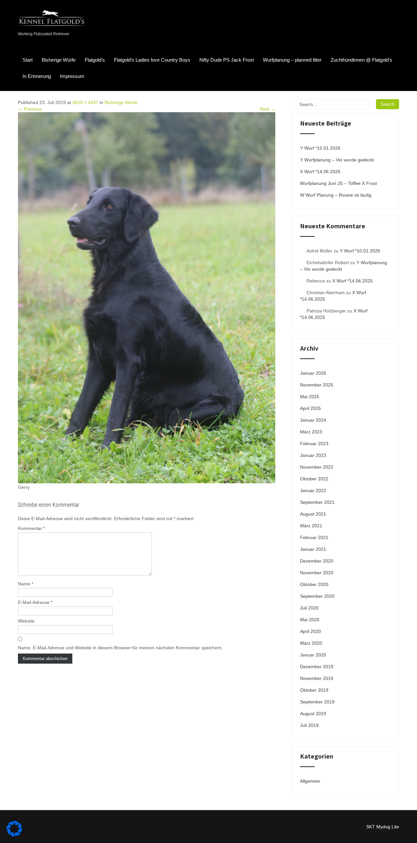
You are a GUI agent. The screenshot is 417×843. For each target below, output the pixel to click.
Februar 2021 (314, 537)
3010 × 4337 (85, 102)
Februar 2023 (314, 443)
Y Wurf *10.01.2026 (320, 148)
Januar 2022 (313, 490)
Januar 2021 (313, 549)
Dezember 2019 (316, 666)
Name (25, 583)
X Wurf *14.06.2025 (320, 171)
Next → (267, 109)
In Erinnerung (36, 76)
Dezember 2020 (316, 561)
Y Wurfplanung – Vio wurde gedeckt (337, 159)
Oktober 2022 (314, 478)
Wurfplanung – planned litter (292, 60)
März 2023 (311, 431)
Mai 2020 (309, 619)
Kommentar (31, 528)
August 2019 (313, 713)
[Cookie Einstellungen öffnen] (14, 834)
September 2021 (317, 502)
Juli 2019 (309, 725)
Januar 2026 (313, 373)
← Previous (30, 109)
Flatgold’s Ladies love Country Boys (152, 60)
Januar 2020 (313, 654)
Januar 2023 (313, 455)
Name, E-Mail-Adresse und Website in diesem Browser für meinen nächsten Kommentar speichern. (120, 647)
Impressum (72, 76)
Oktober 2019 (314, 690)
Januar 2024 (313, 420)
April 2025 (310, 408)
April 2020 (310, 631)
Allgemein (310, 781)
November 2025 (316, 384)
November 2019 (316, 678)
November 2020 (316, 572)
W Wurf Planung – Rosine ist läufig (335, 195)
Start (27, 60)
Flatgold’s (95, 60)
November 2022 (316, 467)
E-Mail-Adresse (35, 602)
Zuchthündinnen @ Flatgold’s (361, 60)
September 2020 (317, 596)
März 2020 (311, 643)
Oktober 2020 (314, 584)
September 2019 (317, 701)
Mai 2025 (309, 396)
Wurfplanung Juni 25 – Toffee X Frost (338, 183)
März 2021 (311, 525)
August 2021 (313, 514)
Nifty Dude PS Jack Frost (226, 60)
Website (26, 621)
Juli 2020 (309, 607)
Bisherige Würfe (59, 60)
